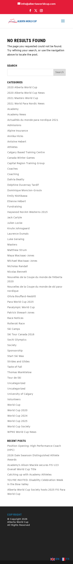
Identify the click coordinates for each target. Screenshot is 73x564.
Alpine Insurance (17, 131)
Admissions (14, 125)
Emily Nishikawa (17, 196)
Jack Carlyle (14, 217)
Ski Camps (13, 329)
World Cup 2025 (17, 421)
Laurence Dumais (18, 234)
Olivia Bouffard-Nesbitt (21, 296)
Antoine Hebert (16, 142)
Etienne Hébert (16, 201)
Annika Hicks (15, 136)
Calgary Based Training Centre (26, 152)
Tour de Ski (14, 378)
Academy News (16, 114)
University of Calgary (20, 394)
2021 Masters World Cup (22, 98)
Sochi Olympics (16, 340)
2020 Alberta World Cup (22, 87)
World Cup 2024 (17, 416)
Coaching (13, 174)
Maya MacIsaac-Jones (20, 255)
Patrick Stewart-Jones (20, 312)
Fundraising (14, 206)
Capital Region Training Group (26, 163)
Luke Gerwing (15, 239)
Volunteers (14, 399)
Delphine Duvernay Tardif (23, 185)
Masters (12, 245)
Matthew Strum (17, 250)
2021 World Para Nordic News (25, 103)
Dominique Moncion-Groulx (24, 190)
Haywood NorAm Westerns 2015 (27, 212)
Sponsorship (15, 351)
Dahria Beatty (15, 179)
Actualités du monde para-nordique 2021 (32, 120)
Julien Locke (14, 223)
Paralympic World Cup (21, 307)
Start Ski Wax (15, 356)
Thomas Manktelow (19, 372)
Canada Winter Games (21, 158)
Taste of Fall (14, 367)
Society (11, 345)
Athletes (12, 147)
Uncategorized (16, 383)
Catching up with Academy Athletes (29, 474)
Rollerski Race (16, 323)
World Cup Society (18, 426)
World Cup (13, 405)
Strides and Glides (18, 361)
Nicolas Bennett (17, 272)
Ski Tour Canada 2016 (20, 334)
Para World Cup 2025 (20, 302)
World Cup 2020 (17, 410)
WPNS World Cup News (21, 432)
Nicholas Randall (17, 266)
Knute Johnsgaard (18, 228)
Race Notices (15, 318)
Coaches (12, 169)
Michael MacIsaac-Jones (22, 261)
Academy (13, 109)
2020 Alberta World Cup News (26, 93)
